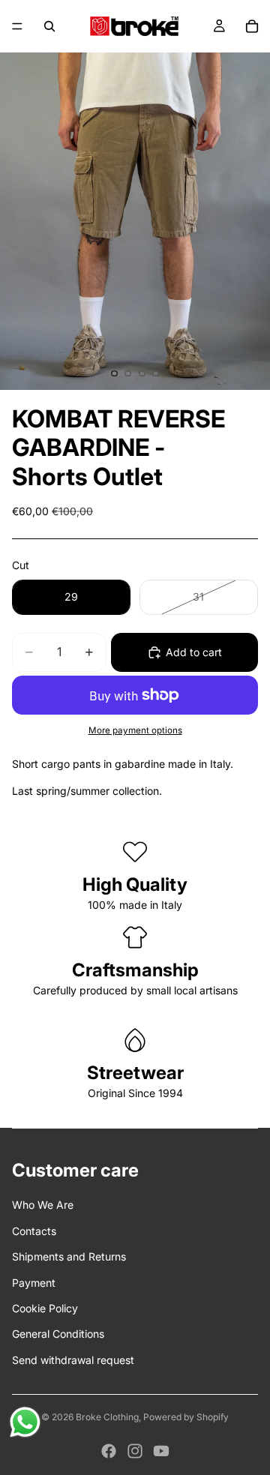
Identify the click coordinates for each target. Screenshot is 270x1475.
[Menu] (17, 26)
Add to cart (194, 652)
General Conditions (58, 1333)
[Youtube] (161, 1451)
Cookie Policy (45, 1308)
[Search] (49, 26)
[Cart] (252, 26)
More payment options (135, 730)
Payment (34, 1282)
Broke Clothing (107, 1417)
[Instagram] (135, 1451)
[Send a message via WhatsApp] (25, 1422)
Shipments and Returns (69, 1256)
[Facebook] (109, 1451)
